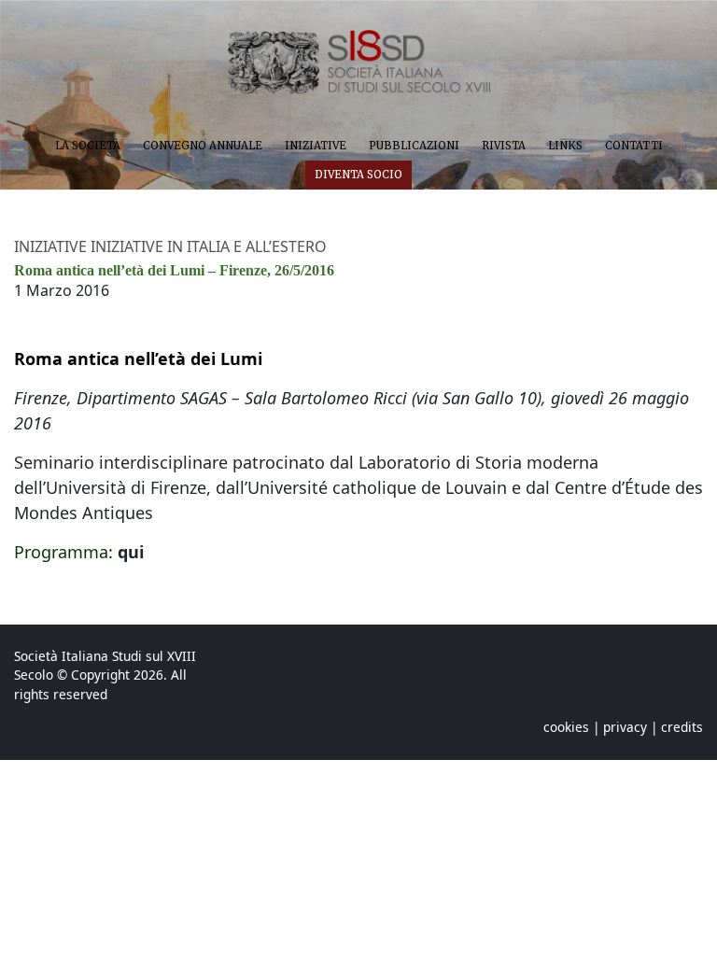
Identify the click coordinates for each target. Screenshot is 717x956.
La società (87, 145)
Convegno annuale (202, 145)
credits (682, 727)
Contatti (634, 145)
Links (565, 145)
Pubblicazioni (414, 145)
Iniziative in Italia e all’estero (209, 246)
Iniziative (315, 145)
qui (131, 552)
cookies (566, 727)
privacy (625, 727)
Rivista (504, 145)
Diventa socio (358, 174)
